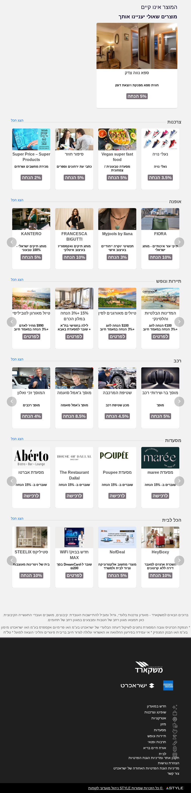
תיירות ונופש (156, 736)
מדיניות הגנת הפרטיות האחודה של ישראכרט (146, 768)
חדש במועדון (156, 706)
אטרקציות (158, 718)
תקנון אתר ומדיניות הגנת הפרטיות (154, 758)
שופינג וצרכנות (155, 712)
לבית (162, 754)
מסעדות (160, 730)
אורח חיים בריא (154, 748)
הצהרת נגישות (168, 763)
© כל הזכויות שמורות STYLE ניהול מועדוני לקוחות (125, 788)
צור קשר (173, 773)
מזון (163, 724)
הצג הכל (17, 120)
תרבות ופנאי (157, 742)
